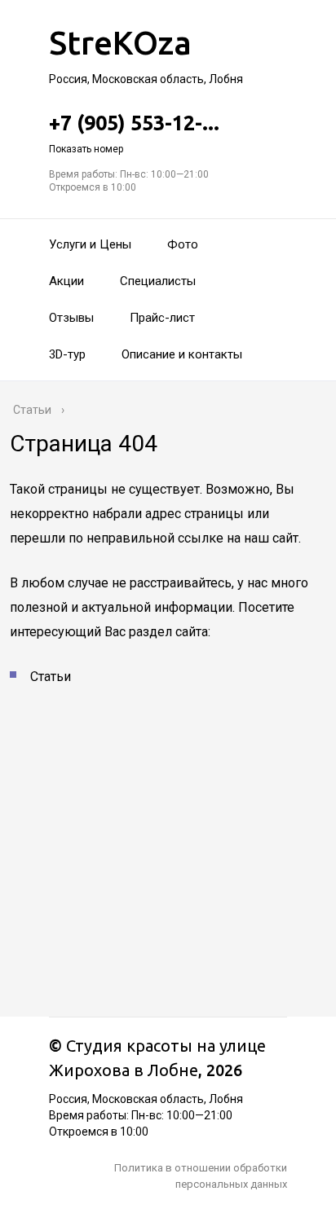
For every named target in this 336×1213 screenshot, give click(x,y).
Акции (66, 281)
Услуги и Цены (90, 244)
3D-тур (67, 354)
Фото (182, 244)
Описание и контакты (182, 354)
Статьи (50, 676)
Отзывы (71, 317)
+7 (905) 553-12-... (134, 133)
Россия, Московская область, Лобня (146, 79)
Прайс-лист (162, 317)
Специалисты (158, 281)
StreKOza (120, 42)
